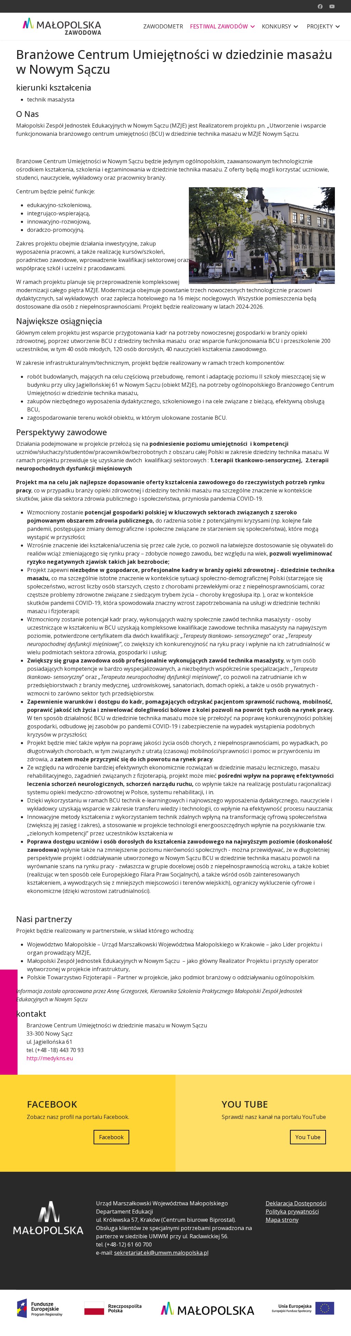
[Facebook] (320, 6)
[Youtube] (332, 6)
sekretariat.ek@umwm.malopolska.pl (161, 1252)
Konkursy (276, 26)
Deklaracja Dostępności (296, 1203)
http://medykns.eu (49, 1058)
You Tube (307, 1137)
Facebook (111, 1137)
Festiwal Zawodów (219, 26)
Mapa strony (282, 1220)
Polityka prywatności (292, 1211)
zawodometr (163, 26)
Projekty (320, 26)
